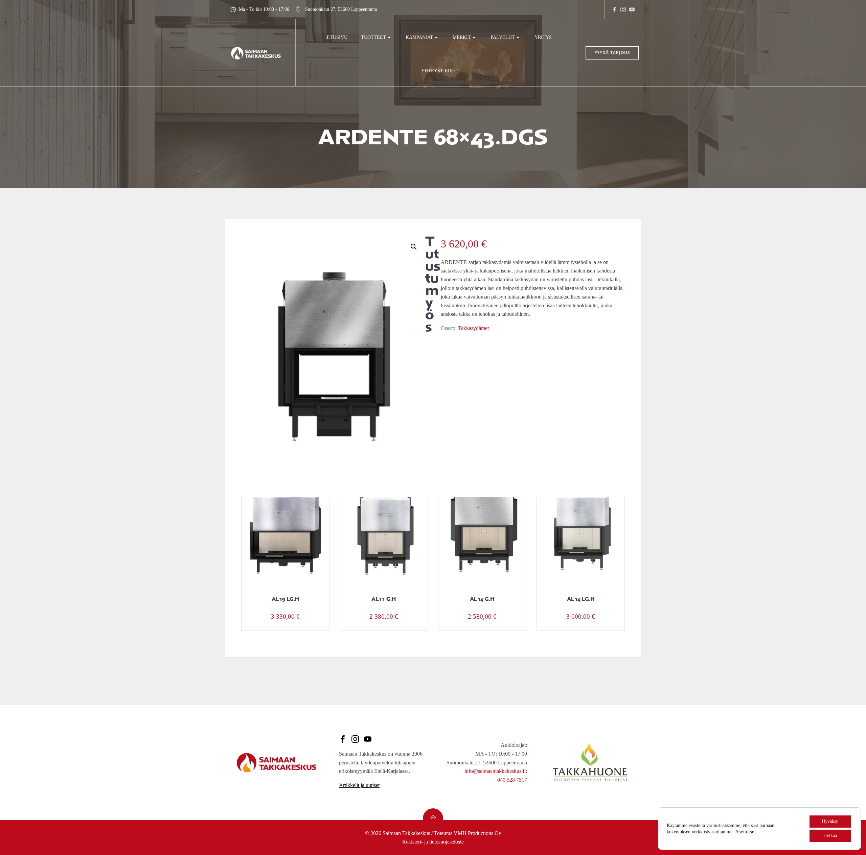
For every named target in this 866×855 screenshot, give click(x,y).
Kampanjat (419, 37)
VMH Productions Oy (477, 833)
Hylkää (830, 835)
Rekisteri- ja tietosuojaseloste (433, 842)
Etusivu (337, 37)
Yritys (543, 37)
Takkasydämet (473, 328)
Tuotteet (373, 37)
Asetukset (745, 831)
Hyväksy (830, 821)
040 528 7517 (512, 780)
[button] (414, 247)
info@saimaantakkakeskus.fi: (495, 771)
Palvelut (503, 37)
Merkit (462, 37)
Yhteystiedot (439, 70)
